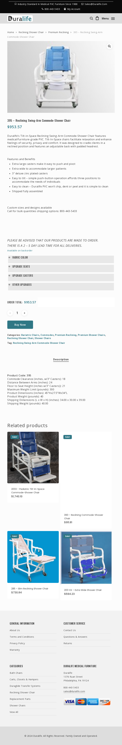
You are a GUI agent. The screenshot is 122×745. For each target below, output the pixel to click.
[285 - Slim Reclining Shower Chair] (33, 557)
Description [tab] (61, 359)
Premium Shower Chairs (91, 335)
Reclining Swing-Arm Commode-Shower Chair (39, 343)
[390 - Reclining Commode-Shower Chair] (86, 470)
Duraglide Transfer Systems (25, 685)
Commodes (47, 335)
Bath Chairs (16, 672)
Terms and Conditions (22, 636)
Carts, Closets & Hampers (24, 679)
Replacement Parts (20, 698)
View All (14, 712)
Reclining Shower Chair (31, 32)
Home (10, 32)
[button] (108, 18)
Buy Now (20, 324)
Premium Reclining (58, 32)
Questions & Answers (75, 636)
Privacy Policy (17, 643)
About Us (15, 630)
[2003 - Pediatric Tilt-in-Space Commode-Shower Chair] (33, 457)
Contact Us (70, 630)
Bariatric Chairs (30, 335)
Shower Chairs (43, 338)
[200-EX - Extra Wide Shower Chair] (86, 557)
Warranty (15, 649)
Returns (68, 643)
